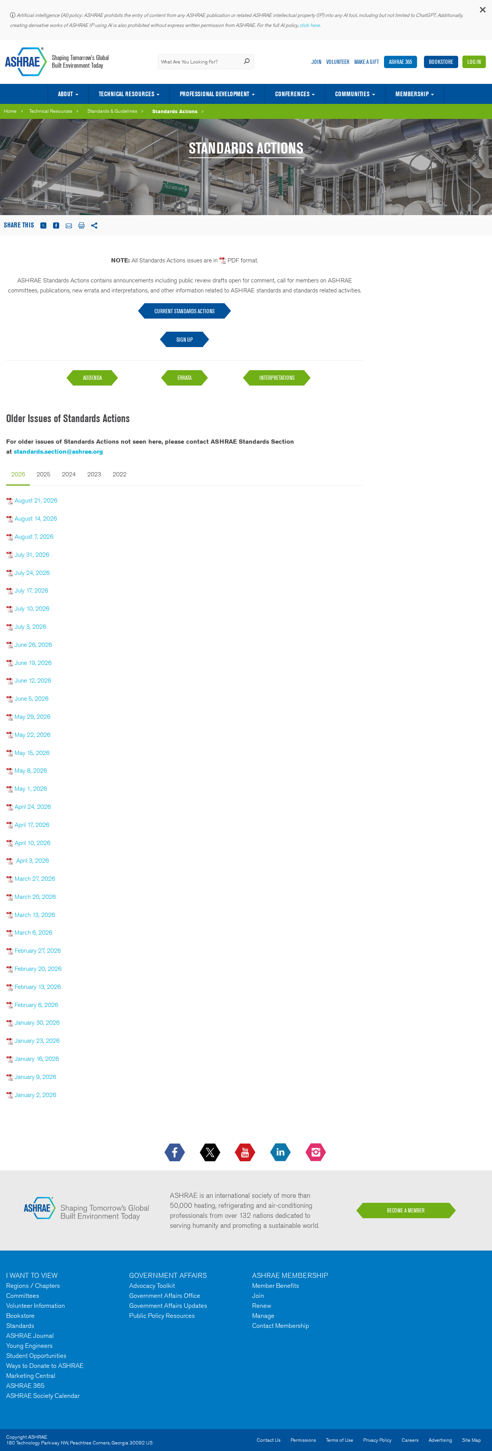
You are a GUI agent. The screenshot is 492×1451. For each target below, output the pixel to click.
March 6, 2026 (33, 932)
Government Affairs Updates (168, 1305)
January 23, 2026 (37, 1040)
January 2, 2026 (34, 1095)
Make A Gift (366, 61)
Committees (22, 1295)
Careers (410, 1440)
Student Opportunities (36, 1355)
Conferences (292, 94)
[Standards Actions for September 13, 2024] (9, 950)
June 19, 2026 (33, 662)
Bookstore (441, 61)
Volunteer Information (35, 1305)
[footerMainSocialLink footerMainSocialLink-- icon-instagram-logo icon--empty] (316, 1152)
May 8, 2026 (31, 770)
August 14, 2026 (36, 518)
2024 (69, 474)
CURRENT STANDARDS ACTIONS (184, 311)
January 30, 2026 (37, 1022)
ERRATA (184, 377)
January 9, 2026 (34, 1076)
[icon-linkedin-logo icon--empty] (281, 1152)
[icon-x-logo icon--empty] (210, 1152)
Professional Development (214, 94)
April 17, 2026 (32, 824)
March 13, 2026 (35, 914)
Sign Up (184, 339)
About (65, 94)
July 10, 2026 (32, 608)
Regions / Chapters (33, 1285)
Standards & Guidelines (112, 111)
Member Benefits (275, 1285)
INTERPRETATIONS (276, 377)
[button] (482, 11)
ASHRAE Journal (30, 1335)
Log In (474, 61)
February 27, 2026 (38, 950)
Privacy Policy (377, 1440)
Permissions (303, 1440)
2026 (18, 474)
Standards (20, 1325)
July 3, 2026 (30, 626)
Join (316, 61)
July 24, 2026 (32, 572)
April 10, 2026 (32, 843)
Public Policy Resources (162, 1315)
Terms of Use (339, 1440)
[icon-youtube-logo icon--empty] (245, 1152)
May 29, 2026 (32, 716)
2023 (94, 474)
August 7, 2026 (34, 536)
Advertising (440, 1440)
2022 (119, 474)
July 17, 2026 (31, 590)
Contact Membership (280, 1325)
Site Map (471, 1440)
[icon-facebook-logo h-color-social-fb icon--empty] (175, 1152)
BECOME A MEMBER (406, 1210)
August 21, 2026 (36, 500)
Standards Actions (175, 111)
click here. (310, 25)
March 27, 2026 (35, 878)
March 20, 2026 (35, 896)
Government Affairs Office (164, 1295)
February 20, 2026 (38, 968)
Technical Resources (126, 94)
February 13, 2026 (38, 986)
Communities (352, 94)
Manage (263, 1315)
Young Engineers (29, 1345)
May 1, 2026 (31, 788)
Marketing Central (30, 1375)
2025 (43, 474)
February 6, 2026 (36, 1005)
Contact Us (269, 1440)
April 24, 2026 (33, 806)
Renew (261, 1305)
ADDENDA (92, 377)
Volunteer (337, 61)
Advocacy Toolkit (152, 1285)
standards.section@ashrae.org (58, 451)
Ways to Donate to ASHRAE (44, 1365)
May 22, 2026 (32, 734)
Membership (412, 94)
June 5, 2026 (31, 698)
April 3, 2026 (32, 860)
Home (10, 111)
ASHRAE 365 (400, 61)
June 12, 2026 (33, 680)
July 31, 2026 (32, 554)
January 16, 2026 (37, 1058)
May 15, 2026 (32, 752)
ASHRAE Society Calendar (43, 1395)
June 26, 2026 (33, 644)
